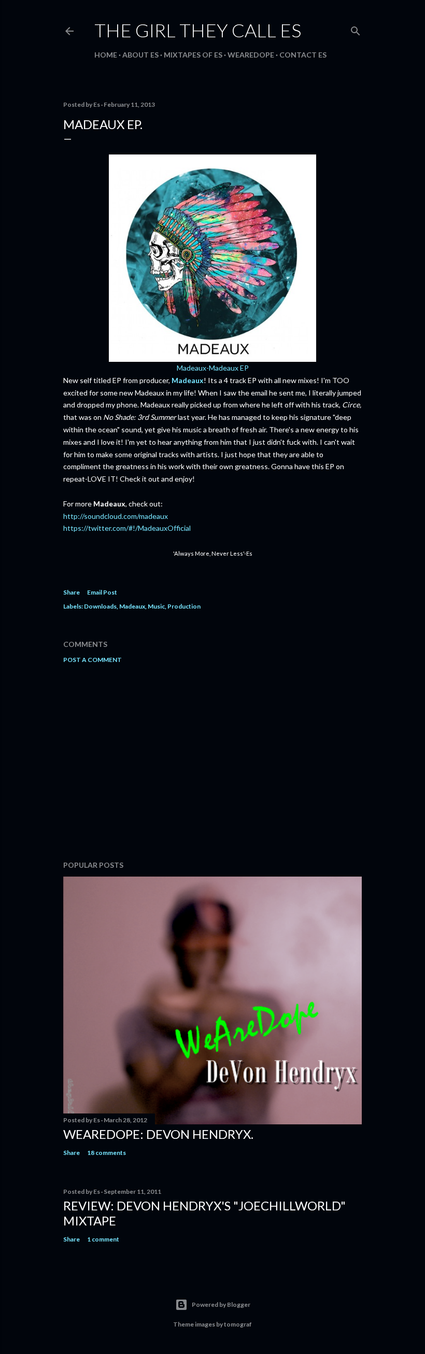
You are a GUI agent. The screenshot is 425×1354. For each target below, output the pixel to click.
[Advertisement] (212, 762)
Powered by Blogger (221, 1304)
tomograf (238, 1324)
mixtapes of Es (193, 54)
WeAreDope (251, 54)
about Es (140, 54)
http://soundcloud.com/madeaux (115, 516)
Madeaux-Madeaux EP (213, 367)
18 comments (106, 1152)
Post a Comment (92, 660)
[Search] (355, 29)
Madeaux (188, 380)
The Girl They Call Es (197, 30)
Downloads (100, 606)
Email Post (102, 592)
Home (105, 54)
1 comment (103, 1239)
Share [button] (71, 592)
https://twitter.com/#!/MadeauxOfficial (127, 528)
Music (156, 606)
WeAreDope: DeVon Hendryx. (158, 1133)
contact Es (303, 54)
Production (184, 606)
